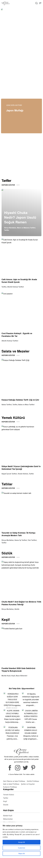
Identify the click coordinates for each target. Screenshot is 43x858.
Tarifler (6, 230)
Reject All (21, 853)
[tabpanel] (21, 32)
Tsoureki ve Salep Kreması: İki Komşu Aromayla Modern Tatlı (18, 534)
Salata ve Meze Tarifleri (26, 404)
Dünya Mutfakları (10, 228)
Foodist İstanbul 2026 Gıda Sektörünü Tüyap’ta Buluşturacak (18, 669)
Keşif (13, 676)
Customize (21, 848)
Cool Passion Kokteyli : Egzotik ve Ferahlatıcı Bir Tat (17, 334)
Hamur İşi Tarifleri (21, 540)
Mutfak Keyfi (6, 676)
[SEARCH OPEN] (36, 3)
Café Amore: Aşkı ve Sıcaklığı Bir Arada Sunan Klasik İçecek (19, 280)
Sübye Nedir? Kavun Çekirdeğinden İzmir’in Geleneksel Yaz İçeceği (21, 467)
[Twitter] (25, 767)
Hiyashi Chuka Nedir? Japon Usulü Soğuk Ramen (20, 217)
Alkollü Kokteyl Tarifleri (15, 287)
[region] (21, 840)
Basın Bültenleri (21, 676)
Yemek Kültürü (23, 474)
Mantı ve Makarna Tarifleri (26, 228)
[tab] (28, 54)
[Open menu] (40, 3)
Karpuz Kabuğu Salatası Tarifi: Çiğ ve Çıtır (20, 400)
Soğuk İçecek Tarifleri (9, 474)
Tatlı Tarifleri (32, 540)
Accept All (21, 842)
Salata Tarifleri (7, 404)
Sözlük (17, 609)
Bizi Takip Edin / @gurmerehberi (21, 688)
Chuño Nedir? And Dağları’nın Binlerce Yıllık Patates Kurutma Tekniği (21, 603)
